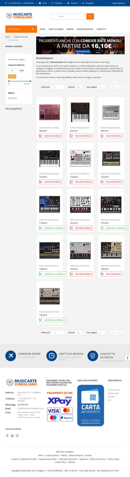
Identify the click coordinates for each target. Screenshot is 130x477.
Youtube (74, 3)
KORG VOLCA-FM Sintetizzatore (114, 173)
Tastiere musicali (21, 37)
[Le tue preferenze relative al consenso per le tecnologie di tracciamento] (127, 357)
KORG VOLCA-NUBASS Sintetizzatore (54, 220)
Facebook (58, 3)
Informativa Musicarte (68, 459)
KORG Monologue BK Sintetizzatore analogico (89, 127)
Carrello (111, 396)
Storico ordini (113, 393)
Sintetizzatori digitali (16, 59)
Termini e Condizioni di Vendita (24, 459)
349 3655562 (23, 404)
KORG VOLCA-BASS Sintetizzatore (84, 266)
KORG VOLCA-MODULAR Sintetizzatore (86, 220)
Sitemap (71, 462)
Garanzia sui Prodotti (47, 459)
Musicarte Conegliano (65, 451)
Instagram (90, 3)
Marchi (70, 29)
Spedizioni (83, 459)
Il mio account (114, 390)
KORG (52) (12, 98)
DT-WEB (115, 470)
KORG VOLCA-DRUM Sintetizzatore (115, 266)
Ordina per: (45, 87)
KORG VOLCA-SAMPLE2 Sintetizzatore (85, 173)
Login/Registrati (118, 3)
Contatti (101, 29)
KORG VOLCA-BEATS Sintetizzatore (53, 266)
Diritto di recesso (97, 459)
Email (44, 3)
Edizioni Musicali (85, 29)
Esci (109, 400)
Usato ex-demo (56, 29)
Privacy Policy (113, 459)
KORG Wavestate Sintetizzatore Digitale (55, 173)
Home (42, 29)
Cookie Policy (60, 462)
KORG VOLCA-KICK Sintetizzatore (114, 220)
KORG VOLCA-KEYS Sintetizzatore (53, 312)
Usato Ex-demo (52, 455)
